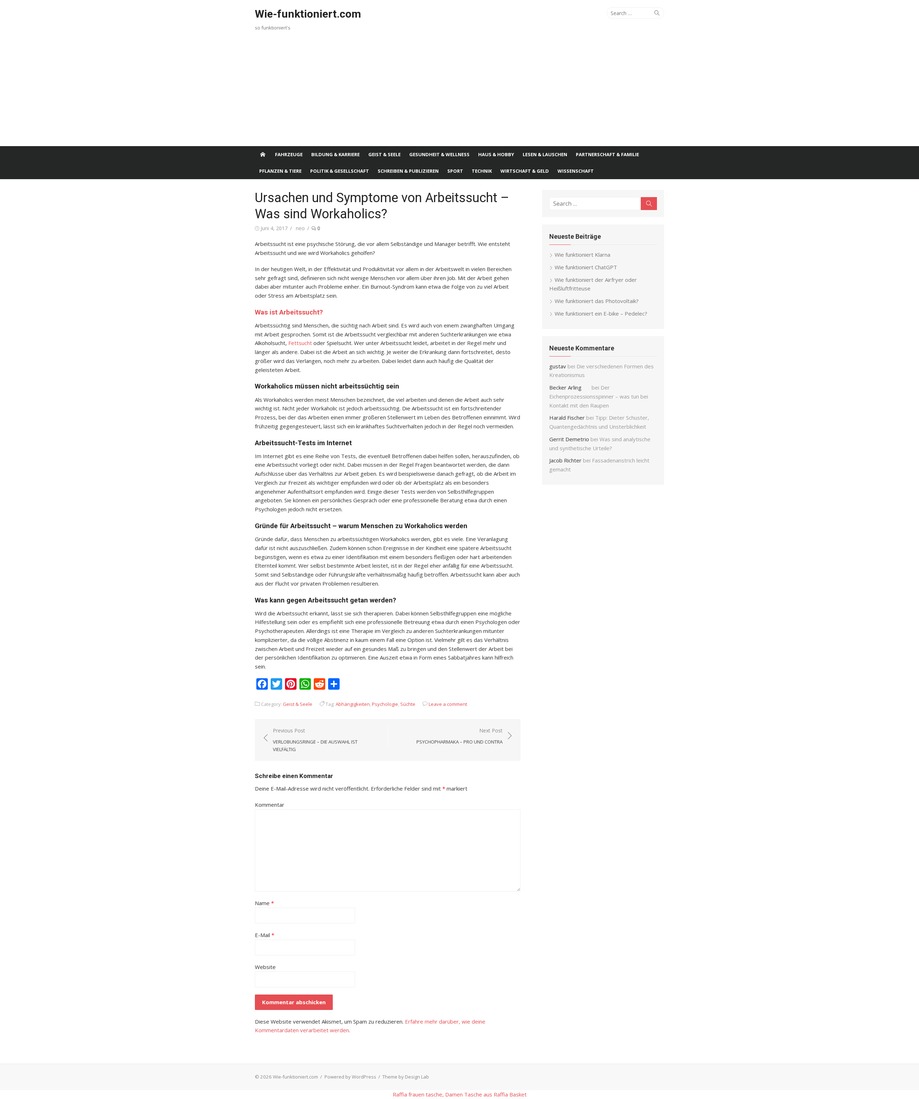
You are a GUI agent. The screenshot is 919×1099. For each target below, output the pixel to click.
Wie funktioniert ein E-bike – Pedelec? (601, 313)
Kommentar (269, 804)
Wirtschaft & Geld (524, 171)
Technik (482, 171)
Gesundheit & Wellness (439, 154)
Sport (455, 171)
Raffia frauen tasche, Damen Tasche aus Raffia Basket (460, 1094)
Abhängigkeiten (353, 704)
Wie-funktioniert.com (308, 14)
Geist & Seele (384, 154)
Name (264, 903)
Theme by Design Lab (405, 1077)
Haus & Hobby (496, 154)
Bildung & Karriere (335, 154)
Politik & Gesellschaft (339, 171)
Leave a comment (448, 704)
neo (300, 228)
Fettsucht (300, 342)
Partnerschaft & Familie (607, 154)
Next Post (459, 736)
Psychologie (385, 704)
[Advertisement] (459, 92)
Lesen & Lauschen (545, 154)
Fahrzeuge (289, 154)
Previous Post (315, 740)
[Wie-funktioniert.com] (263, 154)
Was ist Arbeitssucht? (289, 312)
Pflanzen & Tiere (280, 171)
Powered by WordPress (350, 1077)
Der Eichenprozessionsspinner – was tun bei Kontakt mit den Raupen (598, 396)
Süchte (407, 704)
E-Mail (264, 935)
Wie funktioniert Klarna (582, 254)
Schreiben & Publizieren (408, 171)
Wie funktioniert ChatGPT (586, 267)
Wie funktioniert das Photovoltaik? (597, 300)
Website (265, 966)
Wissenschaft (576, 171)
